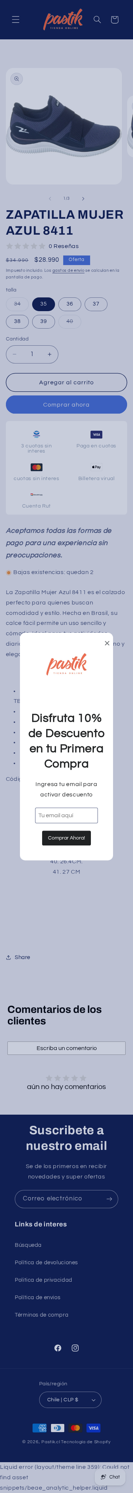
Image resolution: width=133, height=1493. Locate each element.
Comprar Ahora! (66, 838)
